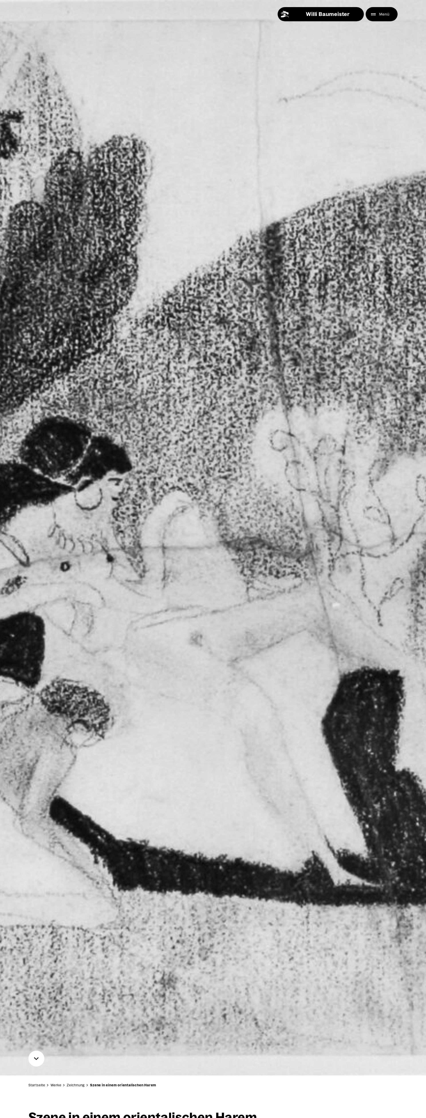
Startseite (36, 1085)
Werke (56, 1085)
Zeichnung (76, 1085)
